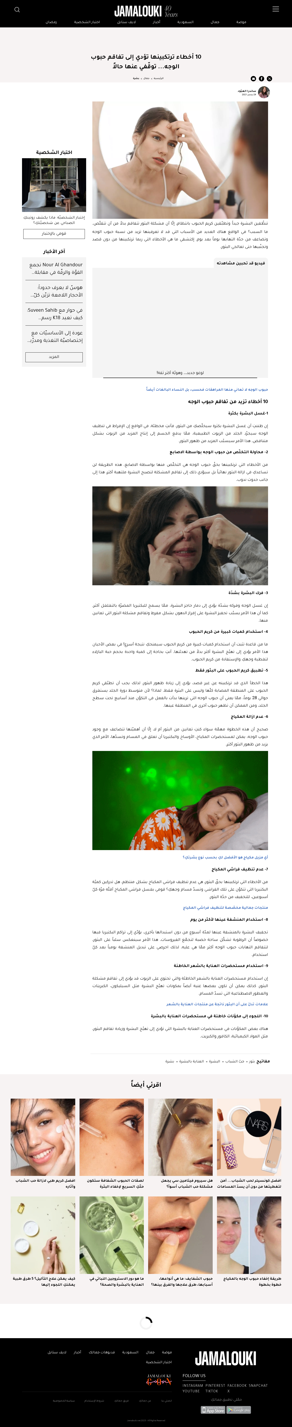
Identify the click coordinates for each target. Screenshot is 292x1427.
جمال (215, 22)
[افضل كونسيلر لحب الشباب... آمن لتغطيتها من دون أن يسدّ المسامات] (249, 1137)
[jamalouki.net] (146, 11)
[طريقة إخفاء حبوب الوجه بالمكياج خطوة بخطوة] (249, 1235)
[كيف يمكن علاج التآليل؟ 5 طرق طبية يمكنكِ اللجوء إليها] (43, 1235)
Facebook (237, 1386)
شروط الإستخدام (94, 1401)
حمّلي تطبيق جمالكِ (226, 1400)
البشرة (214, 1061)
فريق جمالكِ (121, 1401)
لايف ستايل (126, 22)
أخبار (156, 22)
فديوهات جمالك (102, 1353)
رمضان (51, 22)
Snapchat (258, 1386)
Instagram (193, 1386)
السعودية (185, 22)
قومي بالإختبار (54, 234)
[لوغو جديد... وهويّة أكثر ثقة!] (180, 319)
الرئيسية (159, 78)
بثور (251, 1061)
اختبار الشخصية (87, 22)
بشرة (136, 78)
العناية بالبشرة (191, 1061)
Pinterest (215, 1386)
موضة (241, 22)
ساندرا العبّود (247, 90)
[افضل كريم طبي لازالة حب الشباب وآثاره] (43, 1137)
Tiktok (211, 1392)
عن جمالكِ (145, 1401)
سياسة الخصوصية (64, 1401)
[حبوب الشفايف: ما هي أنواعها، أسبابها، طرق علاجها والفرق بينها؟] (180, 1235)
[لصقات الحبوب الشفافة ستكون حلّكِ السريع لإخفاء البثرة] (112, 1137)
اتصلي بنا (166, 1401)
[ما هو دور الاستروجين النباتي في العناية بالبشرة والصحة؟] (112, 1235)
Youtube (191, 1392)
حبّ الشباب (234, 1061)
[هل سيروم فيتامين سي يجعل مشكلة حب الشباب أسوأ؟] (180, 1137)
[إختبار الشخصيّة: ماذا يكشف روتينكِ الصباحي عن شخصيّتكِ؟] (54, 185)
